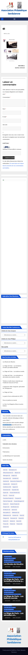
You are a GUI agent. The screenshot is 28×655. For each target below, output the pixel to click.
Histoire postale (14, 504)
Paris (22, 515)
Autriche (6, 481)
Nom (4, 109)
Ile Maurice (6, 509)
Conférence (7, 487)
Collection (6, 484)
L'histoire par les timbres (9, 558)
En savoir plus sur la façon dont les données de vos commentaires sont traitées (13, 166)
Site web (5, 124)
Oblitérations (7, 515)
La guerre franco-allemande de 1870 (12, 396)
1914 (5, 469)
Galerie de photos (7, 459)
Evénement (6, 489)
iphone (14, 509)
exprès (5, 492)
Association (7, 478)
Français (18, 498)
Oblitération (15, 512)
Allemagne (6, 475)
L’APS (4, 440)
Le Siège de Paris (7, 392)
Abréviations (12, 469)
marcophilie (6, 512)
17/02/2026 (8, 583)
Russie (21, 518)
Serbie (12, 521)
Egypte (15, 487)
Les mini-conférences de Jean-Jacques (12, 577)
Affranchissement (8, 472)
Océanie (15, 515)
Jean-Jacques (16, 566)
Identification (15, 506)
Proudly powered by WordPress (10, 650)
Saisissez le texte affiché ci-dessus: (12, 149)
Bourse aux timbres (16, 481)
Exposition (15, 489)
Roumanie (13, 518)
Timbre (12, 524)
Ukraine (6, 526)
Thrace (5, 524)
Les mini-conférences (8, 560)
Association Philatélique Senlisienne (14, 639)
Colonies (14, 484)
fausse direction (14, 492)
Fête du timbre (7, 501)
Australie (15, 478)
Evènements (6, 448)
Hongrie (6, 506)
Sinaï (18, 521)
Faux (5, 495)
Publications (6, 452)
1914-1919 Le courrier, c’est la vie (20, 66)
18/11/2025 (8, 600)
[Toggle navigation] (14, 19)
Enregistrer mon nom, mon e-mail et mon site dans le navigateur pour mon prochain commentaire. (14, 137)
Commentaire (7, 97)
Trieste (19, 524)
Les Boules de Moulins (9, 362)
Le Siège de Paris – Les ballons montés (13, 371)
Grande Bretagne (19, 501)
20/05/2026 (8, 566)
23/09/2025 (8, 617)
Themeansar (14, 652)
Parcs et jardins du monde (10, 400)
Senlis (5, 521)
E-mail (5, 116)
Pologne (6, 518)
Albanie (17, 472)
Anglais (14, 475)
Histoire (5, 504)
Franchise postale (8, 498)
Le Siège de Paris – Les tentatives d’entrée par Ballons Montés (14, 581)
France (11, 495)
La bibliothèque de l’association (11, 456)
